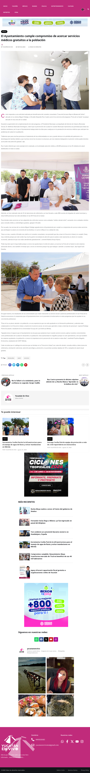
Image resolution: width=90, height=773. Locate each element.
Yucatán (15, 6)
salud (19, 358)
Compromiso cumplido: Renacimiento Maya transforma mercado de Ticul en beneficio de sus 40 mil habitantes (51, 556)
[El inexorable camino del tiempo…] (32, 675)
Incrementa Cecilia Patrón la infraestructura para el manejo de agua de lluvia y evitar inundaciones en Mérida (21, 444)
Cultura (70, 6)
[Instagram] (56, 639)
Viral (16, 12)
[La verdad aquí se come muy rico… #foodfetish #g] (32, 713)
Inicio (5, 6)
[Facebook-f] (67, 741)
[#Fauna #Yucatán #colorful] (60, 713)
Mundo (34, 6)
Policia (44, 6)
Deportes (6, 12)
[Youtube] (51, 639)
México (24, 6)
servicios (26, 358)
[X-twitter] (46, 639)
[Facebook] (41, 639)
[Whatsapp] (36, 639)
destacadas (11, 358)
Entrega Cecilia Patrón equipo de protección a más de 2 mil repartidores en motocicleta (67, 443)
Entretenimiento (57, 6)
